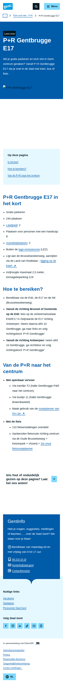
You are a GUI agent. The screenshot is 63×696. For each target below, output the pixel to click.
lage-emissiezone (29, 249)
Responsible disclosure (14, 659)
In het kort (13, 162)
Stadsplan (8, 603)
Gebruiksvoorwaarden (13, 650)
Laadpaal (11, 225)
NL (12, 676)
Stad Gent (8, 6)
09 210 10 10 (19, 559)
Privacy (6, 654)
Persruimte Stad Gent (14, 608)
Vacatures (8, 598)
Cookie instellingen (12, 668)
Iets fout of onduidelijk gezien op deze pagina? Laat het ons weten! (27, 479)
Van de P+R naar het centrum (24, 175)
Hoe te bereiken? (17, 168)
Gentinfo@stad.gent (23, 565)
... (5, 15)
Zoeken (36, 6)
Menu (54, 6)
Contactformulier (21, 571)
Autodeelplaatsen (16, 243)
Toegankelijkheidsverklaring (16, 663)
